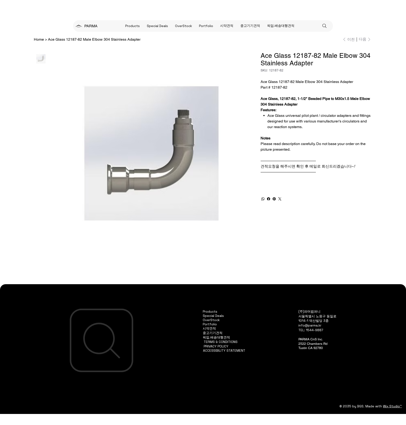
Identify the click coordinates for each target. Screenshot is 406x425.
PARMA (91, 26)
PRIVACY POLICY (216, 346)
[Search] (324, 26)
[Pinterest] (274, 199)
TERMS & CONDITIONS (221, 342)
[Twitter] (279, 199)
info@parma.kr (309, 325)
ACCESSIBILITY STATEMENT (224, 350)
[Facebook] (268, 199)
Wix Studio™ (392, 406)
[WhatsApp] (263, 199)
